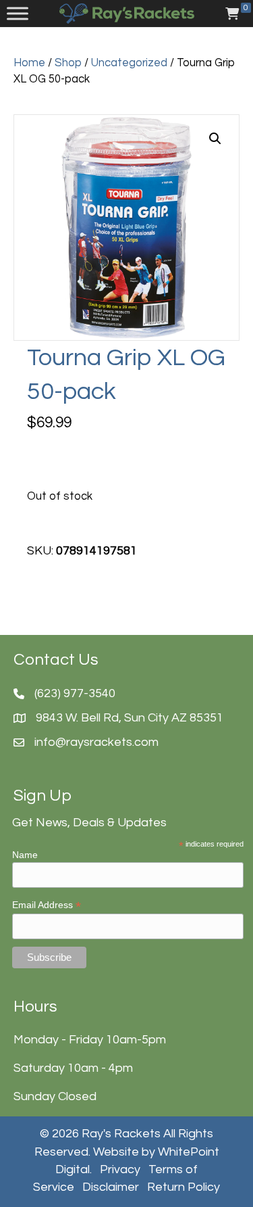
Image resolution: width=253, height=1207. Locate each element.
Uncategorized (129, 62)
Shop (68, 62)
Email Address (46, 905)
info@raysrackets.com (96, 742)
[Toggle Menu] (17, 13)
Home (29, 62)
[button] (215, 138)
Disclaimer (110, 1187)
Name (25, 854)
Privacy (120, 1169)
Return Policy (183, 1187)
